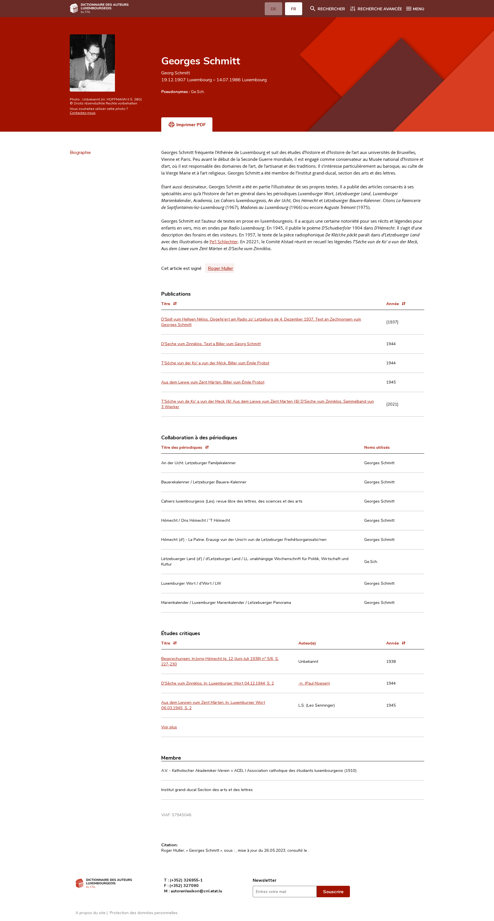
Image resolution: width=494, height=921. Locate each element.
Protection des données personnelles (144, 912)
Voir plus (169, 727)
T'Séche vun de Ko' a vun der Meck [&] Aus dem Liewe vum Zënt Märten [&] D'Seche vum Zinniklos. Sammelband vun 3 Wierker (267, 403)
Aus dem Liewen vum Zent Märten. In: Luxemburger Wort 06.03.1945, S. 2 (213, 704)
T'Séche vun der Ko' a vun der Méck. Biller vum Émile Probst (215, 362)
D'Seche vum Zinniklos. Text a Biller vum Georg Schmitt (211, 343)
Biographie (80, 152)
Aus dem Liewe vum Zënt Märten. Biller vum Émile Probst (212, 382)
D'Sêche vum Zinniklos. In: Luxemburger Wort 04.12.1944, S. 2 (217, 683)
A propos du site (90, 912)
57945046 (182, 814)
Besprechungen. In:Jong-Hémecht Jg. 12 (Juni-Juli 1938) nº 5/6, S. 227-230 (220, 661)
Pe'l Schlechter (224, 241)
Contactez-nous (82, 112)
